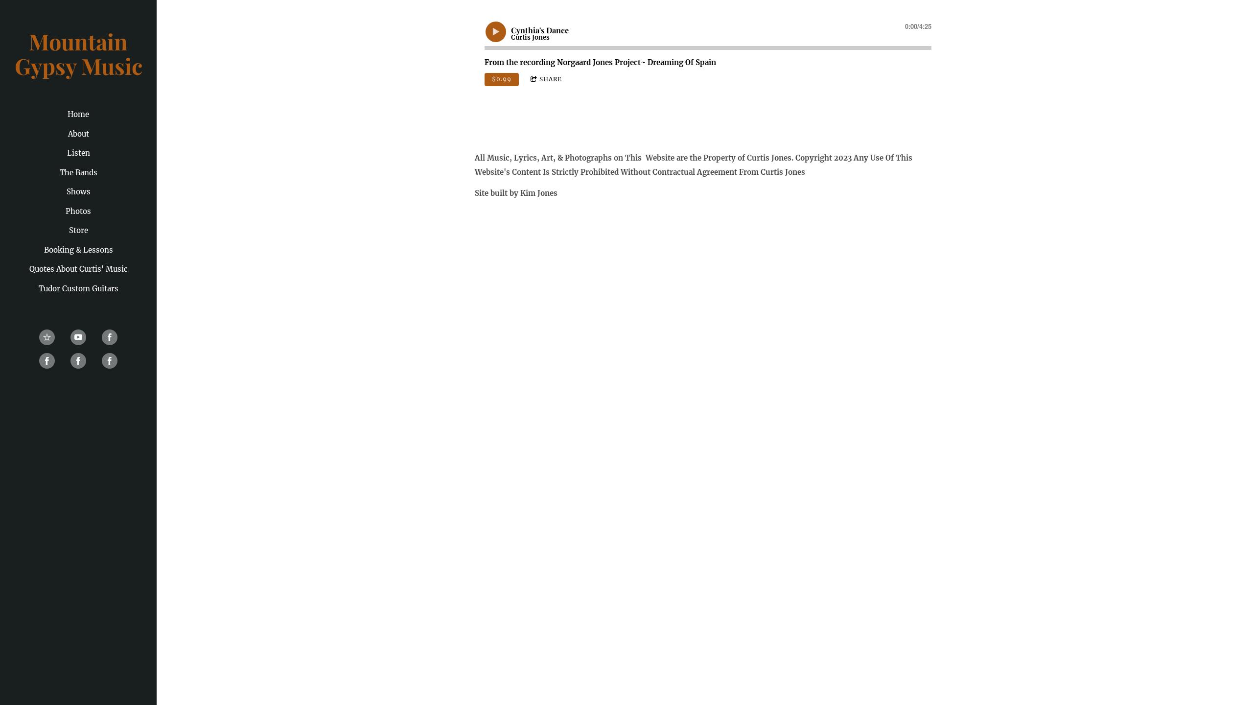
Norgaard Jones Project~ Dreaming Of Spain (636, 62)
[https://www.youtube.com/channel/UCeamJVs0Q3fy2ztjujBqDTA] (78, 337)
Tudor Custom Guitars (78, 288)
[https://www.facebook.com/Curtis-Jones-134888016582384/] (109, 337)
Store (78, 230)
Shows (79, 191)
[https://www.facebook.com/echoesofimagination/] (109, 361)
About (78, 134)
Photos (78, 211)
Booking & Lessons (78, 250)
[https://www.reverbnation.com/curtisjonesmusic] (47, 337)
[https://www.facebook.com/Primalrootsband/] (47, 361)
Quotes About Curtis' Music (78, 269)
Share (550, 79)
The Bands (78, 172)
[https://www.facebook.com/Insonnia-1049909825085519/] (78, 361)
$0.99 (501, 79)
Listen (78, 153)
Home (78, 114)
